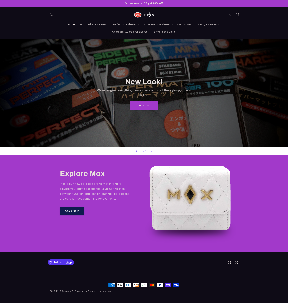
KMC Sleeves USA (65, 291)
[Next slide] (151, 151)
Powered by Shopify (85, 291)
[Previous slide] (136, 151)
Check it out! (144, 105)
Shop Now (72, 210)
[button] (52, 14)
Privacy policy (106, 291)
